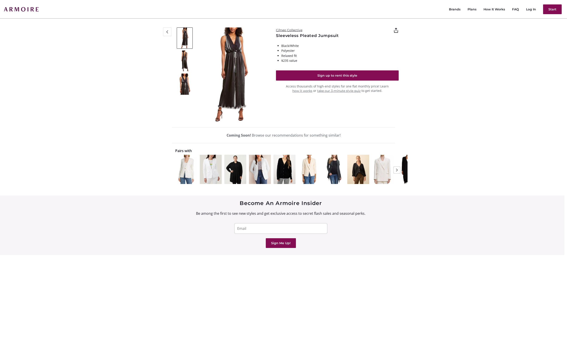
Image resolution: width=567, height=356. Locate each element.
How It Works (494, 9)
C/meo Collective (289, 30)
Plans (472, 9)
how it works (302, 91)
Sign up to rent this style (337, 75)
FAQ (515, 9)
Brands (454, 9)
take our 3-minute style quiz (339, 91)
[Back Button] (167, 31)
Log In (531, 9)
